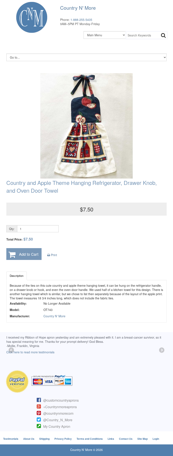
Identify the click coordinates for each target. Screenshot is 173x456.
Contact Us (125, 439)
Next (161, 350)
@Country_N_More (57, 419)
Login (156, 439)
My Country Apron (56, 426)
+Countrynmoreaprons (60, 406)
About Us (28, 439)
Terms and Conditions (90, 439)
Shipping (44, 439)
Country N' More (54, 316)
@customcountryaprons (61, 400)
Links (111, 439)
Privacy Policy (63, 439)
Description (16, 276)
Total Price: (19, 239)
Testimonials (10, 439)
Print (53, 255)
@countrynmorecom (58, 413)
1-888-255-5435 (81, 19)
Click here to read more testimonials (30, 352)
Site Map (142, 439)
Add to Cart (28, 254)
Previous (11, 350)
